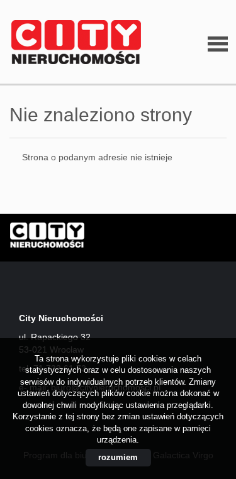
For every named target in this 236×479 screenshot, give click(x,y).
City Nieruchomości (107, 238)
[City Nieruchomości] (72, 42)
